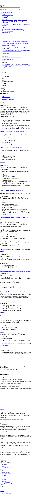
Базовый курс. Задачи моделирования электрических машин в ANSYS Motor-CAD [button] (12, 131)
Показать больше (8, 26)
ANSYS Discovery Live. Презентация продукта (10, 66)
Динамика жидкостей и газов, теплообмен (7, 98)
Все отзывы (7, 48)
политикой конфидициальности (8, 12)
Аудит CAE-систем (23, 50)
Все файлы (3, 70)
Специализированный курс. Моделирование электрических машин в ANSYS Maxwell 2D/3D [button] (13, 291)
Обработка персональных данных (6, 493)
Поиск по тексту (2, 87)
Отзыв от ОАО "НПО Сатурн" (16, 47)
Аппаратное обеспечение (17, 51)
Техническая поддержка (17, 50)
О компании (3, 71)
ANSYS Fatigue (6, 16)
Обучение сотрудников (5, 50)
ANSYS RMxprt (16, 20)
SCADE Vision (24, 21)
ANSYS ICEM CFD (9, 24)
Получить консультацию (5, 345)
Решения (3, 27)
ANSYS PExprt (20, 20)
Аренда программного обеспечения (9, 51)
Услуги (3, 49)
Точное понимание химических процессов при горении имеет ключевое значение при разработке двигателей (15, 65)
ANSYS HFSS (4, 20)
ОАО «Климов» (10, 47)
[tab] (16, 103)
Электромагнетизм (4, 19)
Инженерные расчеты (11, 50)
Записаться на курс (2, 129)
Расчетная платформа (5, 22)
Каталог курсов (2, 346)
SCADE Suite (8, 21)
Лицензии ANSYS (2, 476)
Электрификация (4, 481)
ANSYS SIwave (24, 20)
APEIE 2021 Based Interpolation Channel (7, 64)
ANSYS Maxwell (8, 20)
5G (5, 28)
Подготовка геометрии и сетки (6, 23)
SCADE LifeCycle (19, 21)
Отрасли (1, 470)
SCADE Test (15, 21)
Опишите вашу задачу (3, 8)
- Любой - (3, 96)
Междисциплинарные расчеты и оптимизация (8, 99)
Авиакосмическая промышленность (6, 29)
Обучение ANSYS (2, 483)
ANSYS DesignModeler (15, 24)
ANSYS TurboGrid (20, 24)
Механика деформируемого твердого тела (7, 15)
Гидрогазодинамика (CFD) (5, 17)
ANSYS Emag (12, 20)
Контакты (3, 487)
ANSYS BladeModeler (25, 24)
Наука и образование (23, 30)
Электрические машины (10, 31)
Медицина (9, 30)
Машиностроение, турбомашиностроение (7, 473)
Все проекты (13, 45)
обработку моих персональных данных (10, 11)
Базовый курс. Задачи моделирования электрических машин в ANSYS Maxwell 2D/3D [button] (12, 103)
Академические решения (5, 464)
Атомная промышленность (15, 29)
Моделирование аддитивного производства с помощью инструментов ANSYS (16, 65)
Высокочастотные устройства (6, 97)
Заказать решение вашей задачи (6, 32)
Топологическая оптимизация (6, 482)
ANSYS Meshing (4, 24)
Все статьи (3, 67)
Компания (1, 484)
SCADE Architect (4, 21)
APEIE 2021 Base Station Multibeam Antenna (18, 64)
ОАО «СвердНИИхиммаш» (5, 43)
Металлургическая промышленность (16, 30)
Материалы (3, 61)
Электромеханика (4, 100)
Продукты (3, 14)
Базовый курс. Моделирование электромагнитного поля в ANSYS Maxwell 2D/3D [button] (11, 163)
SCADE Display (12, 21)
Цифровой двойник (4, 479)
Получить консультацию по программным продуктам (18, 26)
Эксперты (3, 486)
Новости (3, 485)
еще (8, 16)
